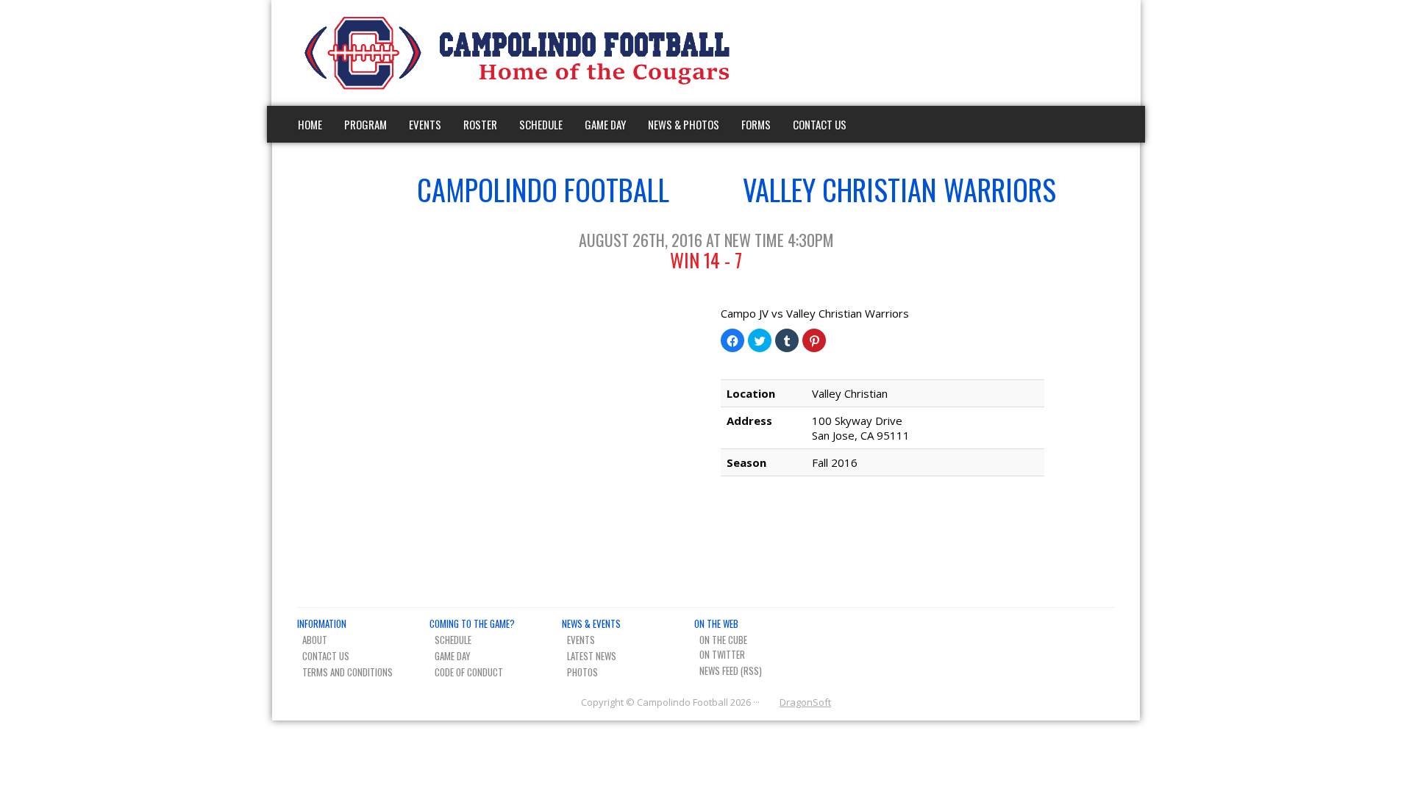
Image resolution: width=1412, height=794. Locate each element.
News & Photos (683, 124)
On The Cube (723, 639)
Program (365, 124)
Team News (1106, 53)
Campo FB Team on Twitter (1080, 53)
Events (425, 124)
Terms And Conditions (347, 672)
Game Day (605, 124)
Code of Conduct (469, 672)
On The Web (716, 623)
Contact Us (819, 124)
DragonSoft (805, 702)
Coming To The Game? (472, 623)
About (314, 639)
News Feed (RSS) (730, 670)
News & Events (591, 623)
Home (310, 124)
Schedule (541, 124)
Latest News (591, 655)
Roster (480, 124)
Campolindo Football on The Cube (1054, 53)
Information (321, 623)
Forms (756, 124)
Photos (582, 672)
